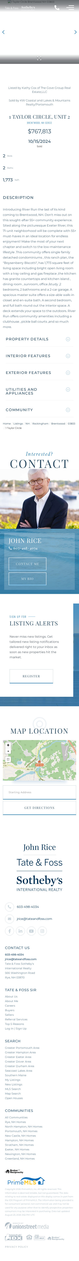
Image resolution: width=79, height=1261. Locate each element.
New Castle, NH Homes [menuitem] (20, 1135)
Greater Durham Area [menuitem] (19, 1066)
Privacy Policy (16, 1246)
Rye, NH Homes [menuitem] (15, 1122)
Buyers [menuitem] (9, 1010)
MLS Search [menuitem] (13, 1089)
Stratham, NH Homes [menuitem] (19, 1145)
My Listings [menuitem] (12, 1080)
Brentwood (58, 423)
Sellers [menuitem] (9, 1015)
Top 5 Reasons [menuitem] (14, 1024)
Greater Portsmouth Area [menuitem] (22, 1048)
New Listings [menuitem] (13, 1084)
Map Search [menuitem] (13, 1093)
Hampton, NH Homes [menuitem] (19, 1140)
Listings (18, 423)
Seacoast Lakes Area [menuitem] (18, 1070)
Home (7, 423)
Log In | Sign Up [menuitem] (15, 1028)
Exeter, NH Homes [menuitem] (17, 1149)
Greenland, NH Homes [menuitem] (20, 1158)
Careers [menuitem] (10, 1005)
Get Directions (39, 808)
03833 (71, 423)
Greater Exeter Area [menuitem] (18, 1057)
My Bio (27, 579)
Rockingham (40, 423)
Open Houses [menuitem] (14, 1098)
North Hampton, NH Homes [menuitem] (23, 1126)
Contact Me (27, 564)
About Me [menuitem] (11, 1001)
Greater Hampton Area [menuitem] (20, 1052)
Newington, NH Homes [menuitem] (20, 1154)
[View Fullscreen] (8, 759)
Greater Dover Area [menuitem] (18, 1061)
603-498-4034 (25, 548)
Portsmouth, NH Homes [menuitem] (21, 1131)
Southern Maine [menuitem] (15, 1075)
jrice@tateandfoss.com (34, 919)
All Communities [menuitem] (16, 1117)
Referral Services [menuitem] (16, 1019)
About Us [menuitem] (11, 996)
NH (28, 423)
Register (31, 676)
